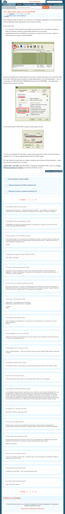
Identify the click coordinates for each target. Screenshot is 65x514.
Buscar (45, 7)
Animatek (11, 13)
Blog (14, 4)
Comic (40, 4)
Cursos (25, 4)
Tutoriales (19, 4)
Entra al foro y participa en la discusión (32, 508)
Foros (9, 4)
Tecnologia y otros (11, 15)
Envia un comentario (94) (54, 171)
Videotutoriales (33, 4)
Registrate (37, 1)
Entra (31, 1)
